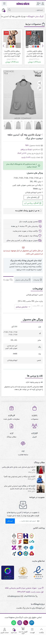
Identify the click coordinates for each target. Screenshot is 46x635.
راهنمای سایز (32, 197)
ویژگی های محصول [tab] (21, 280)
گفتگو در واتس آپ (31, 203)
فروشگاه (30, 16)
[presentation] (42, 46)
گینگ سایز (39, 16)
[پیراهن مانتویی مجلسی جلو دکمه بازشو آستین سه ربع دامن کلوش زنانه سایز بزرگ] (34, 39)
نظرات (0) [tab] (6, 280)
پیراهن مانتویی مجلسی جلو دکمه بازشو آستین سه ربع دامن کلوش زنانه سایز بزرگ (34, 52)
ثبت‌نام (10, 521)
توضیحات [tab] (36, 280)
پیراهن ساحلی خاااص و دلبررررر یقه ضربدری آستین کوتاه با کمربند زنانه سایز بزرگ (12, 52)
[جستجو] (9, 10)
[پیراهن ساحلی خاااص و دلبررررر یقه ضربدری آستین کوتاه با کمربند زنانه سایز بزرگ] (12, 39)
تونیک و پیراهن (26, 149)
